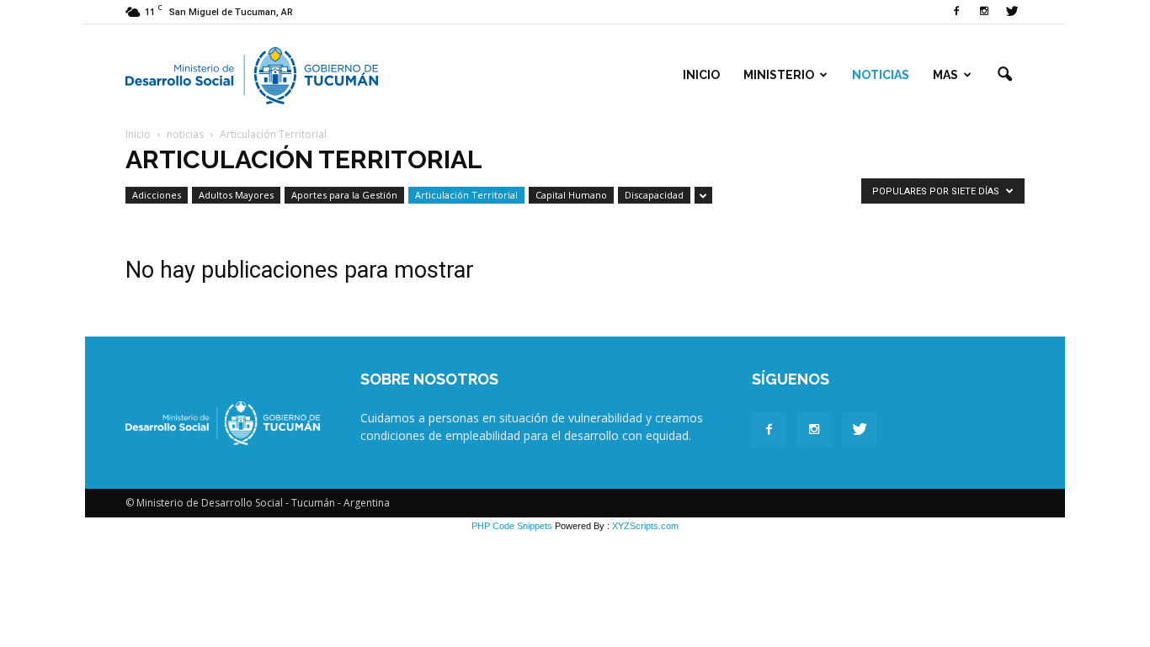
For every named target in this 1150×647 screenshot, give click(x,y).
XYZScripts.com (645, 526)
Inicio (701, 75)
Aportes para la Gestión (344, 194)
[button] (1004, 75)
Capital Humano (571, 194)
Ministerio (778, 75)
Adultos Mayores (236, 194)
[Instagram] (984, 12)
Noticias (880, 75)
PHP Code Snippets (511, 526)
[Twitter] (1012, 12)
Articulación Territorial (466, 194)
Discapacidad (654, 194)
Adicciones (156, 194)
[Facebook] (956, 12)
